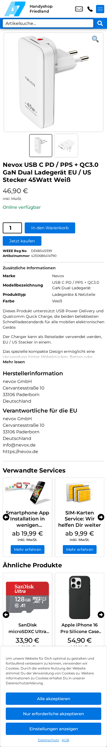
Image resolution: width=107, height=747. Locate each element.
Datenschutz (48, 740)
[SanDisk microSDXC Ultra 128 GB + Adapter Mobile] (27, 597)
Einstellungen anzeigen (53, 728)
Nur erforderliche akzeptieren (53, 713)
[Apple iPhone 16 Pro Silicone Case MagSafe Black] (79, 597)
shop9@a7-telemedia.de (79, 9)
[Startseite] (15, 8)
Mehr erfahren (27, 549)
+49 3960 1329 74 (90, 9)
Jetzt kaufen (22, 241)
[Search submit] (100, 23)
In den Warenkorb (50, 227)
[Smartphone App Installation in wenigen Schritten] (27, 492)
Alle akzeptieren (53, 698)
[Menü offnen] (100, 9)
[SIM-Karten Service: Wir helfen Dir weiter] (79, 492)
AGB (65, 740)
